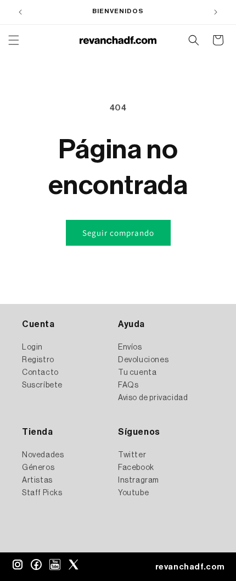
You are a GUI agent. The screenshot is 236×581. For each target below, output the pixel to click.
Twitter (132, 455)
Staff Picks (42, 493)
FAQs (128, 385)
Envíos (130, 347)
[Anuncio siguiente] (216, 12)
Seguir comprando (118, 233)
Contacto (40, 373)
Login (32, 347)
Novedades (43, 455)
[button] (14, 40)
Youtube (133, 493)
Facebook (136, 468)
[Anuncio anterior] (20, 12)
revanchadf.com (190, 567)
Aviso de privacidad (153, 398)
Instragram (138, 480)
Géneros (38, 468)
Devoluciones (143, 360)
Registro (38, 360)
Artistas (37, 480)
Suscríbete (42, 385)
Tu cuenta (137, 373)
